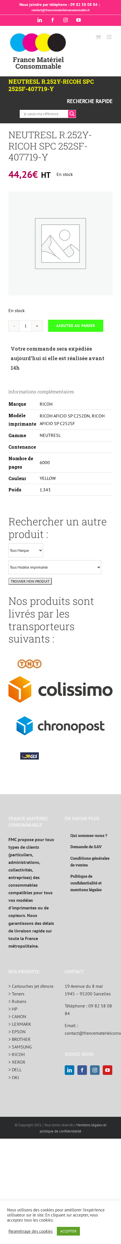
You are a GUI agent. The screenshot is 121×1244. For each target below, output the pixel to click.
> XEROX (16, 1062)
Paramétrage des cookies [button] (30, 1231)
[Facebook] (82, 1070)
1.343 (45, 489)
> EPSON (17, 1031)
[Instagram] (95, 1070)
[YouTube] (107, 1070)
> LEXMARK (19, 1024)
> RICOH (16, 1054)
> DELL (15, 1069)
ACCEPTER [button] (68, 1231)
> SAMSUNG (20, 1047)
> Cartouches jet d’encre (30, 986)
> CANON (17, 1016)
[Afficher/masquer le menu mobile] (110, 37)
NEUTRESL (50, 435)
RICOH (46, 404)
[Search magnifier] (72, 114)
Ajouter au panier (75, 325)
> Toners (16, 993)
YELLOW (48, 478)
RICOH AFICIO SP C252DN (65, 416)
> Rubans (17, 1001)
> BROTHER (19, 1039)
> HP (12, 1009)
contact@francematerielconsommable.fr (61, 10)
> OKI (13, 1077)
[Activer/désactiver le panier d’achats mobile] (98, 37)
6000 (45, 462)
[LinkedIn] (69, 1070)
